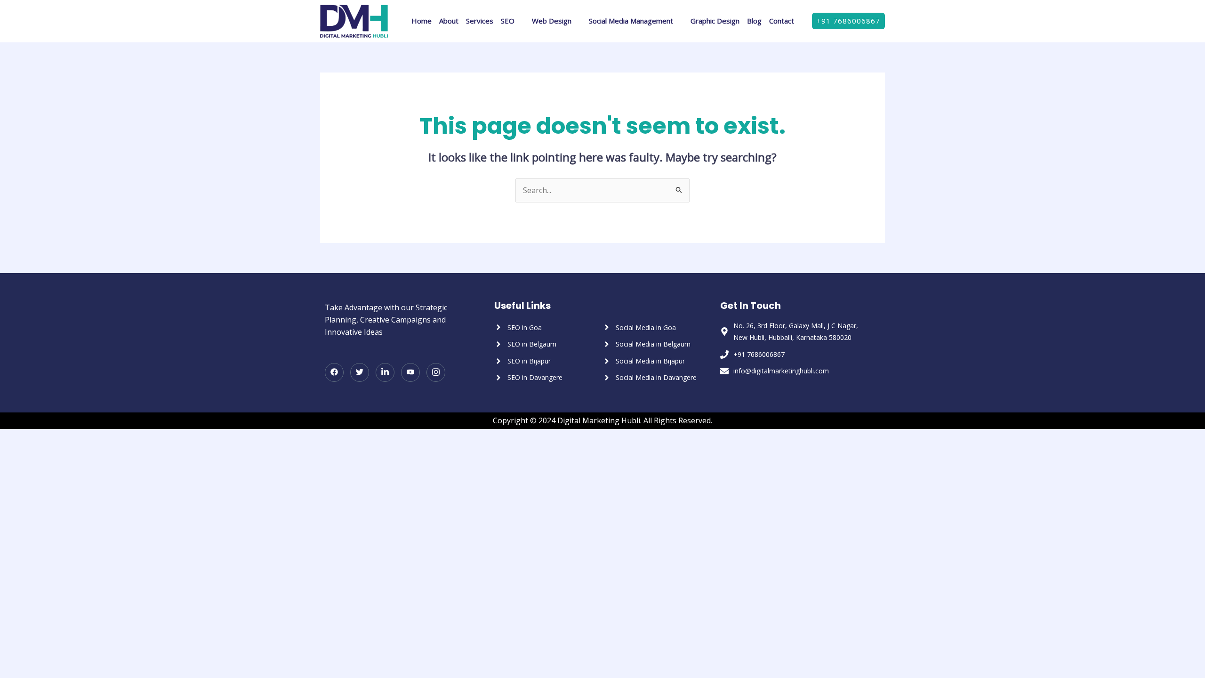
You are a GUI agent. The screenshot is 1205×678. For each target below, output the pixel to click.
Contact (781, 20)
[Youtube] (410, 372)
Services (479, 20)
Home (421, 20)
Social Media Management (631, 20)
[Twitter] (359, 372)
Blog (754, 20)
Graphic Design (715, 20)
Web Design (551, 20)
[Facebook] (334, 372)
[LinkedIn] (385, 372)
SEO (507, 20)
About (448, 20)
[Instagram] (435, 372)
